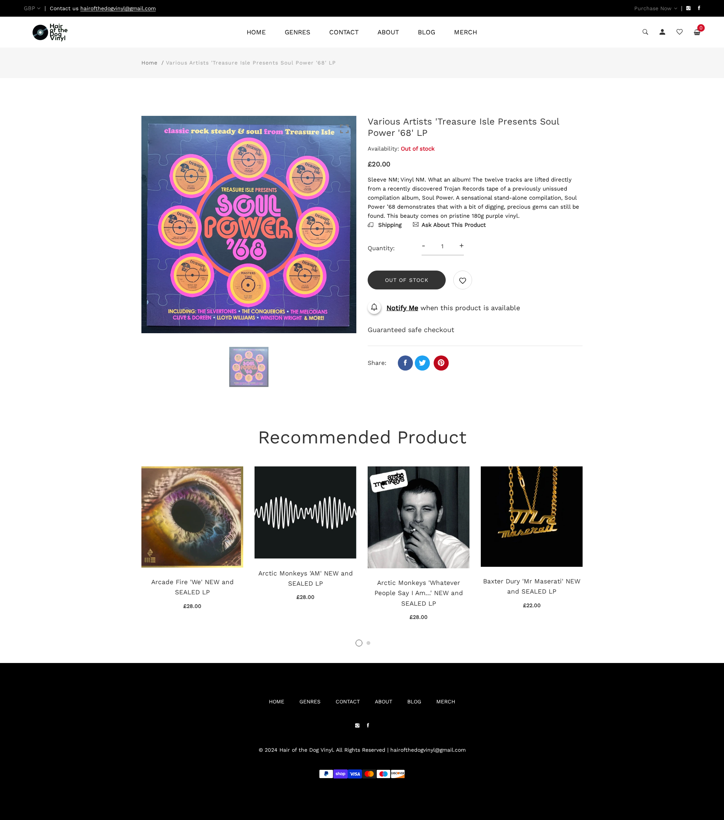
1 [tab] (359, 643)
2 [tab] (368, 643)
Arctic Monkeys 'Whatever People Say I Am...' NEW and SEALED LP (418, 593)
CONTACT (344, 32)
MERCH (465, 32)
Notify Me (402, 308)
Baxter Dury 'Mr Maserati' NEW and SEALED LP (531, 586)
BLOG (426, 32)
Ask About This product (454, 225)
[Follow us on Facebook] (405, 363)
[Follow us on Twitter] (422, 363)
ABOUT (388, 32)
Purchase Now (653, 8)
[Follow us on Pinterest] (441, 363)
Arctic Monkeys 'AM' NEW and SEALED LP (305, 578)
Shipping (389, 225)
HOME (256, 32)
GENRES (297, 32)
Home (149, 63)
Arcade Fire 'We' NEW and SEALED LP (192, 587)
